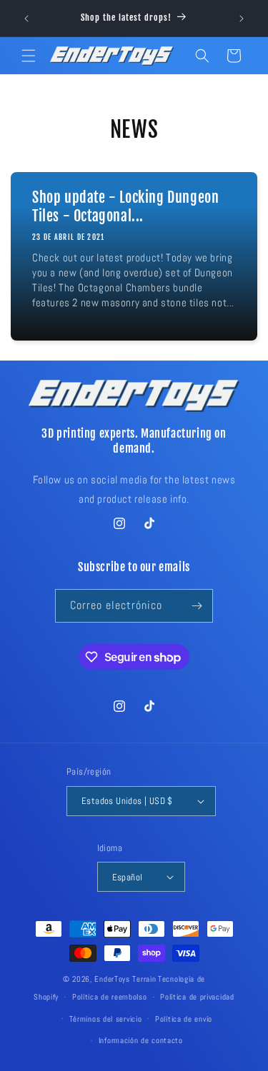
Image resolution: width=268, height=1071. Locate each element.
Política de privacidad (197, 997)
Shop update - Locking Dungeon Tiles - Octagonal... (125, 206)
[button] (28, 55)
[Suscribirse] (196, 606)
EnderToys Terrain (125, 979)
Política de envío (183, 1019)
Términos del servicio (105, 1019)
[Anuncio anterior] (26, 18)
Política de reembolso (109, 997)
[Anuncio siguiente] (241, 18)
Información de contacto (141, 1040)
